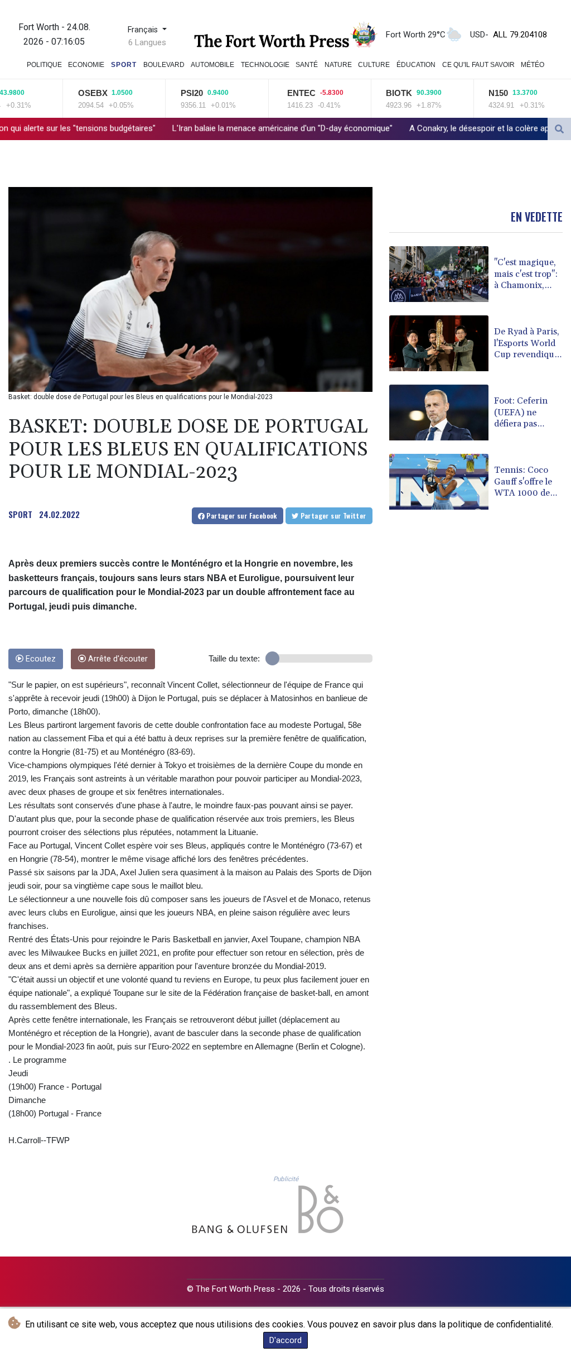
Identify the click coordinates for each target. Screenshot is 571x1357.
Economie (86, 65)
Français (144, 30)
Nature (338, 65)
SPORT (20, 514)
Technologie (265, 65)
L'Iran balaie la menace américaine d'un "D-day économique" (186, 128)
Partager (241, 515)
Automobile (212, 65)
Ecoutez (39, 659)
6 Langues (147, 42)
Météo (532, 65)
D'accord (285, 1340)
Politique (44, 65)
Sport (124, 65)
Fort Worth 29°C (416, 35)
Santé (307, 65)
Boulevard (164, 65)
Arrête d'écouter (117, 659)
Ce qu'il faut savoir (478, 65)
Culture (374, 65)
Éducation (415, 65)
